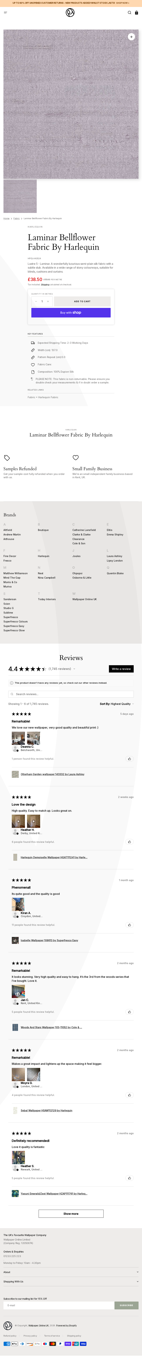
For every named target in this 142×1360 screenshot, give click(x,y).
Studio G (8, 608)
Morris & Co (10, 582)
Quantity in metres (42, 294)
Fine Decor (9, 556)
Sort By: (105, 704)
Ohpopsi (77, 573)
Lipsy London (115, 560)
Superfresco (10, 617)
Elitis (109, 529)
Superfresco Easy (13, 626)
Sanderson (9, 599)
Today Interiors (47, 599)
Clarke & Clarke (81, 534)
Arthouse (8, 539)
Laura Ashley (114, 556)
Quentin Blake (115, 573)
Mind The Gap (11, 577)
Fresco (7, 560)
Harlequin (43, 556)
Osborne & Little (81, 577)
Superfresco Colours (15, 621)
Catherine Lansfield (84, 529)
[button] (5, 12)
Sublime (8, 612)
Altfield (7, 529)
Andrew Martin (12, 534)
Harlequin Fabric (48, 397)
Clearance (78, 539)
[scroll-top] (135, 1353)
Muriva (7, 586)
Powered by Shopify (66, 1325)
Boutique (43, 529)
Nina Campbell (46, 577)
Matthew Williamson (15, 573)
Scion (6, 603)
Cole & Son (78, 543)
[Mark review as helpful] (129, 759)
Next (40, 573)
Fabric (17, 218)
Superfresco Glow (14, 630)
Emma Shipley (115, 534)
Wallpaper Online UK (84, 599)
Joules (76, 556)
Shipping (45, 284)
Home (6, 218)
